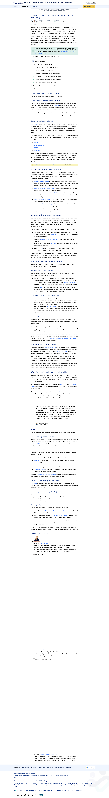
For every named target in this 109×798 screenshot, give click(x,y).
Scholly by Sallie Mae (38, 145)
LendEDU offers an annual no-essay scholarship (46, 165)
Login (88, 2)
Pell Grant (56, 105)
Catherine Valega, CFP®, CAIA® (48, 754)
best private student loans (51, 401)
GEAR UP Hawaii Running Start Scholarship (56, 511)
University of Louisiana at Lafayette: (43, 465)
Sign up (93, 2)
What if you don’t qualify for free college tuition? (45, 86)
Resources (33, 6)
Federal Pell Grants (38, 444)
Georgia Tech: (37, 460)
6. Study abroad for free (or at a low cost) (45, 82)
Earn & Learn (53, 243)
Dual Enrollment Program (60, 515)
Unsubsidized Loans (57, 391)
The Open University (51, 306)
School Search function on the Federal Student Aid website (60, 338)
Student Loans (27, 2)
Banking (55, 2)
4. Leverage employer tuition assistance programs (48, 76)
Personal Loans (35, 2)
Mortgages (49, 2)
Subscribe (91, 777)
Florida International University (46, 522)
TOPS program (73, 117)
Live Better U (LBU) (55, 234)
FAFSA (50, 109)
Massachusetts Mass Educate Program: (43, 204)
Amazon (41, 248)
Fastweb (35, 142)
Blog (45, 781)
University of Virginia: (39, 469)
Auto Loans (60, 2)
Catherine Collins (43, 543)
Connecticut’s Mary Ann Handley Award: (43, 188)
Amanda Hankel (43, 650)
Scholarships (34, 124)
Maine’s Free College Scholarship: (42, 199)
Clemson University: (38, 458)
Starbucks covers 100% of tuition (49, 239)
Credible (51, 396)
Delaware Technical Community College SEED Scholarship (48, 192)
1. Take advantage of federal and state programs (47, 67)
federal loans (63, 384)
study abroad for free (50, 347)
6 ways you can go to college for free (42, 64)
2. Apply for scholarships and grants (44, 70)
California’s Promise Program (41, 181)
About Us (31, 781)
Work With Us (39, 781)
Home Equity (43, 2)
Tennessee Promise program (53, 117)
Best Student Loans (89, 6)
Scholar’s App (37, 150)
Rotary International (62, 351)
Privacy (25, 781)
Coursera (41, 287)
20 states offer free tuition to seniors (46, 474)
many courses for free (69, 282)
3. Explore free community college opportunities (47, 73)
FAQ (34, 89)
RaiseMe (35, 147)
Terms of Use (17, 781)
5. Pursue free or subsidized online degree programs (48, 79)
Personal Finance (68, 2)
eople (59, 298)
